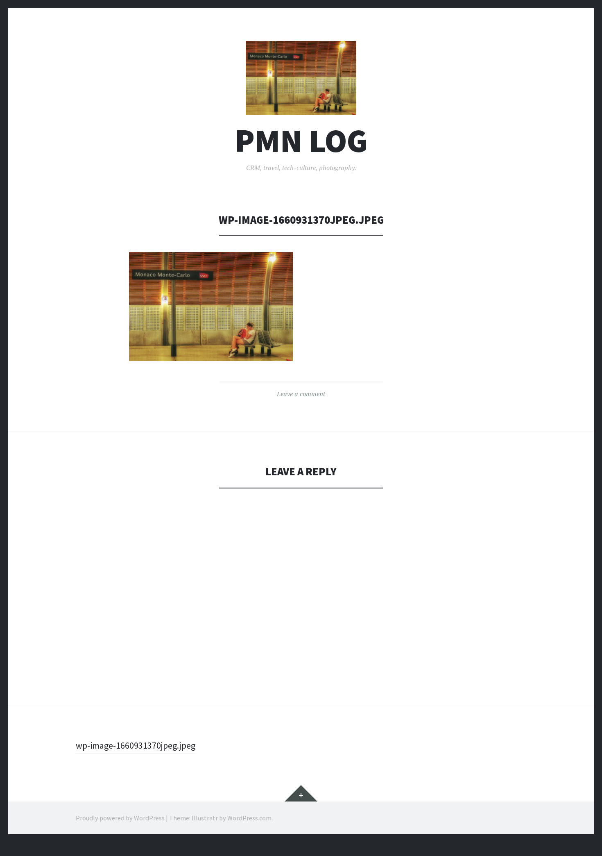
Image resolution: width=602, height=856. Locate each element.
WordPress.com (249, 818)
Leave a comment (301, 393)
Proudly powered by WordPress (120, 818)
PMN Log (301, 141)
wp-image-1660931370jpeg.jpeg (135, 745)
